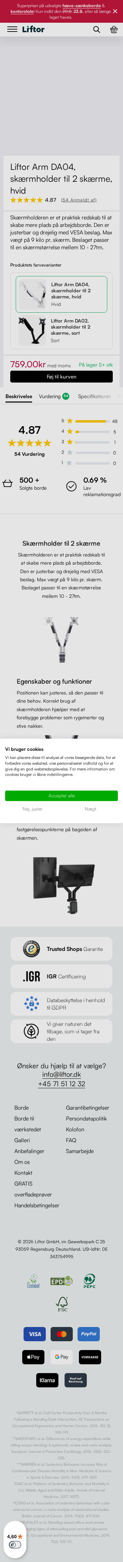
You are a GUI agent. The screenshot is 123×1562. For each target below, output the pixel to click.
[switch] (15, 1544)
